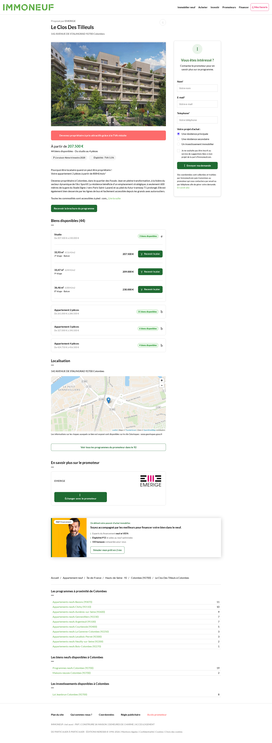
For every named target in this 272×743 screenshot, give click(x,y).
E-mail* (181, 97)
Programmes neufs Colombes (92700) (73, 667)
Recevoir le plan (152, 253)
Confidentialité (146, 731)
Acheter (203, 7)
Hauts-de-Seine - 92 (116, 577)
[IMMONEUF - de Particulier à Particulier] (28, 7)
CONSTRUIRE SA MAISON (94, 724)
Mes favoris (260, 7)
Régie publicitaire (130, 714)
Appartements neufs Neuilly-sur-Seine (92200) (78, 641)
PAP (77, 724)
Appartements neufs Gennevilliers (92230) (76, 616)
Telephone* (183, 113)
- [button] (162, 385)
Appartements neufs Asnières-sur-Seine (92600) (79, 611)
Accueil (55, 577)
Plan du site (57, 714)
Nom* (180, 81)
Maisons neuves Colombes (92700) (72, 672)
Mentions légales (129, 731)
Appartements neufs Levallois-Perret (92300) (77, 636)
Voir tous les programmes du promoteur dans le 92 (108, 447)
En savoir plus (183, 187)
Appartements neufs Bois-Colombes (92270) (77, 646)
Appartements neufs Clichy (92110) (72, 606)
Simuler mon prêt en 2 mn (107, 549)
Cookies (159, 731)
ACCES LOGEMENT (145, 724)
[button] (103, 121)
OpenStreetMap (149, 430)
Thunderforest (130, 430)
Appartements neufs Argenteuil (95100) (74, 621)
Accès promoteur (157, 714)
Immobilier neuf (186, 7)
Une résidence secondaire (195, 138)
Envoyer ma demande (199, 165)
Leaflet (114, 430)
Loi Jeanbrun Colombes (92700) (70, 694)
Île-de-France (94, 577)
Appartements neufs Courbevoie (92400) (75, 626)
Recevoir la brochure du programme (74, 208)
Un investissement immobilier (197, 144)
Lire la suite (114, 198)
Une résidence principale (194, 133)
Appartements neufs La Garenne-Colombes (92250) (81, 631)
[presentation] (162, 84)
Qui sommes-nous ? (81, 714)
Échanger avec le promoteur (80, 498)
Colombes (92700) (141, 577)
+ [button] (162, 380)
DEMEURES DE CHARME (121, 724)
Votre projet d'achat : (189, 129)
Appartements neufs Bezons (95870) (72, 601)
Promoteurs (229, 7)
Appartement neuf (73, 577)
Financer (244, 7)
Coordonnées (106, 714)
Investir (215, 7)
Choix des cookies (173, 731)
